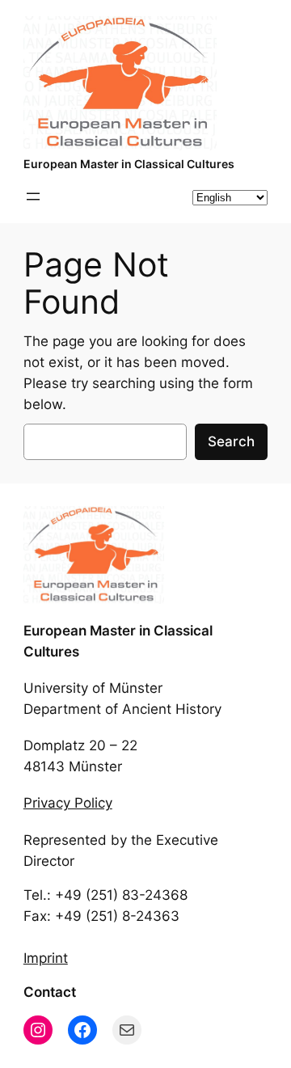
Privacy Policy (67, 803)
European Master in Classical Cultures (128, 164)
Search (231, 441)
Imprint (45, 958)
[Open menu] (33, 196)
